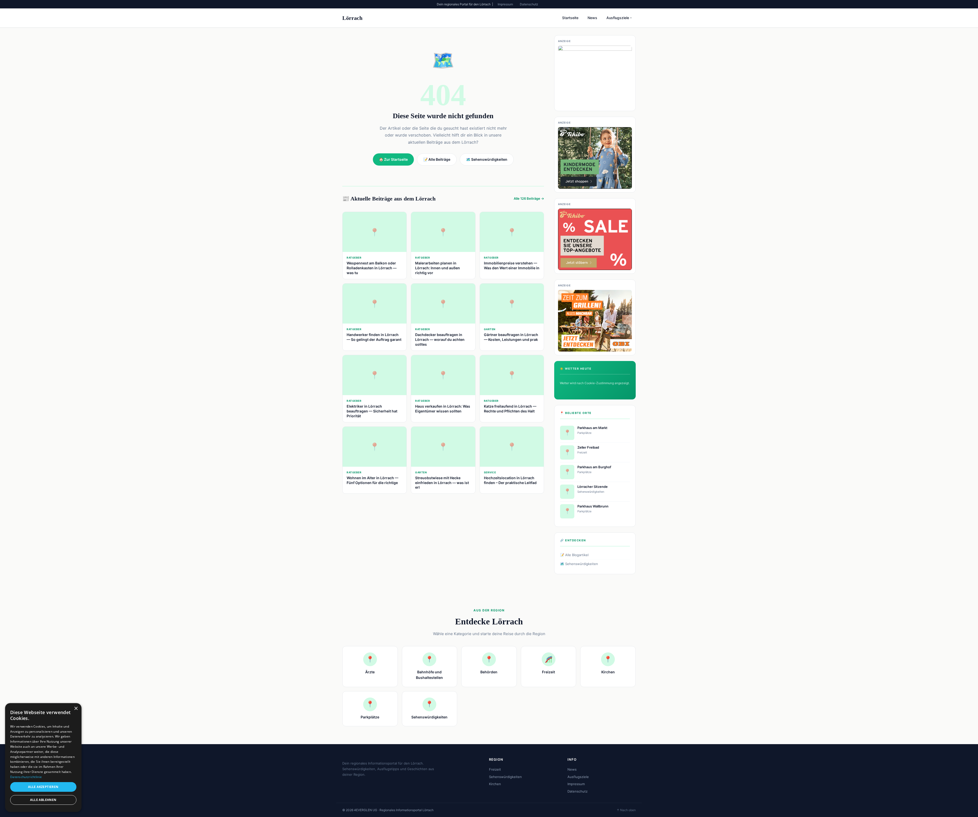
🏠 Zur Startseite (393, 159)
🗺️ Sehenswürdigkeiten (579, 564)
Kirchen (495, 784)
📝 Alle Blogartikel (574, 555)
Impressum (505, 4)
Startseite (570, 18)
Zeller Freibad (588, 447)
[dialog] (43, 757)
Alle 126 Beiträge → (529, 198)
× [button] (76, 709)
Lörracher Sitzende (592, 487)
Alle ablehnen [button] (43, 800)
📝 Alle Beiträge (436, 159)
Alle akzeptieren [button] (43, 787)
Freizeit (495, 769)
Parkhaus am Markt (592, 428)
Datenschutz (529, 4)
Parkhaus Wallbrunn (592, 506)
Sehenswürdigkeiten (505, 777)
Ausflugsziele (619, 18)
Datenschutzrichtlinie (26, 777)
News (592, 18)
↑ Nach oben (626, 810)
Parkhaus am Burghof (594, 467)
